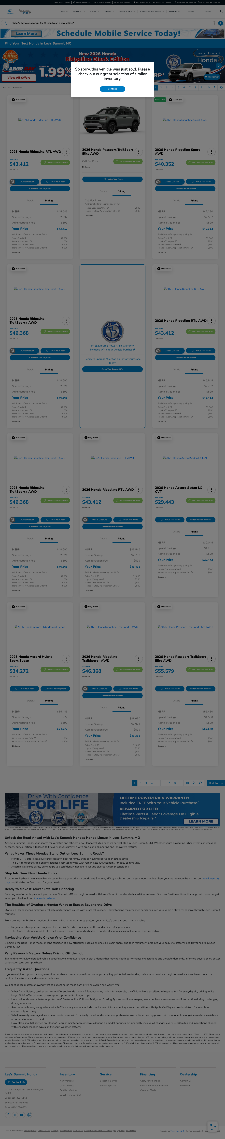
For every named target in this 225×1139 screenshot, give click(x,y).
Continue (112, 88)
